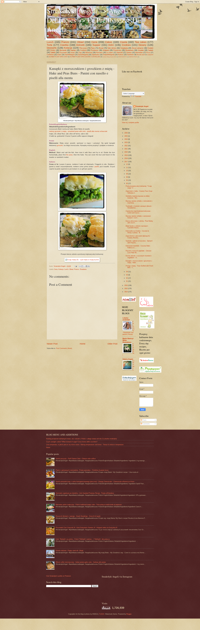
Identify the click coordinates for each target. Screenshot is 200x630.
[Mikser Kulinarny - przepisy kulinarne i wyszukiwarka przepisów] (146, 328)
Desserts (52, 47)
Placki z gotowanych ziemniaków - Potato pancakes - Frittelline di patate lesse (82, 470)
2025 (126, 136)
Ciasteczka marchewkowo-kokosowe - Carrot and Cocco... (138, 212)
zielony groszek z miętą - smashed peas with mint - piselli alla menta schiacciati (78, 131)
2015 (126, 288)
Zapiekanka (95, 54)
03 (127, 275)
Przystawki (63, 52)
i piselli (96, 166)
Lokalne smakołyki (126, 319)
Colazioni (150, 54)
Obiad (80, 42)
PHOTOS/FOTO (122, 56)
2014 (126, 292)
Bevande (63, 50)
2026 (126, 133)
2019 (126, 155)
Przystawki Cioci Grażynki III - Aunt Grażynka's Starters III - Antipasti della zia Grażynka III (86, 527)
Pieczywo (83, 48)
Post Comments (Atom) (64, 348)
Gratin (59, 54)
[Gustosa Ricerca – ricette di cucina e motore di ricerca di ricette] (146, 362)
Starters (129, 52)
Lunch (50, 42)
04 (127, 271)
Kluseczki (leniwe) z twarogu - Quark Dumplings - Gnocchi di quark (78, 516)
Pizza (148, 52)
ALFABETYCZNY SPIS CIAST (58, 56)
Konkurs (120, 54)
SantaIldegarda (83, 54)
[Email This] (80, 266)
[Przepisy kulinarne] (150, 372)
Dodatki (150, 48)
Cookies (126, 45)
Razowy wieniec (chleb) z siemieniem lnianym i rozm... (138, 217)
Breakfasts (129, 50)
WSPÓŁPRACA (133, 56)
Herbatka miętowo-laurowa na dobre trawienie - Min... (138, 197)
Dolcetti (80, 45)
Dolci (111, 45)
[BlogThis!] (82, 266)
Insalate (141, 50)
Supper (96, 45)
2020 (126, 152)
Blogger (128, 614)
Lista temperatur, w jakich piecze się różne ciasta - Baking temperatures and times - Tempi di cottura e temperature (84, 444)
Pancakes (99, 52)
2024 (126, 139)
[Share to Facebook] (86, 266)
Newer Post (52, 344)
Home (82, 344)
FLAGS (101, 614)
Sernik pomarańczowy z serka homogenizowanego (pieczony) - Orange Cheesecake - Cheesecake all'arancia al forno (95, 481)
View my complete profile (130, 122)
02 (127, 278)
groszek (60, 145)
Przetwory (94, 50)
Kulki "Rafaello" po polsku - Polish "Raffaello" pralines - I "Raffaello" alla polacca (83, 539)
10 (127, 170)
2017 (126, 161)
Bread (101, 48)
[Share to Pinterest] (89, 266)
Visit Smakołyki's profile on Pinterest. (58, 576)
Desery (142, 45)
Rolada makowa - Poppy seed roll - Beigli (69, 550)
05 (127, 183)
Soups (72, 52)
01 (127, 281)
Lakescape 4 (133, 365)
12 (127, 164)
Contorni (83, 50)
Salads (150, 50)
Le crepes (109, 52)
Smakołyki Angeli (142, 106)
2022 (126, 146)
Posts (144, 420)
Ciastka (64, 45)
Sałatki (52, 52)
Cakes (108, 42)
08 (127, 177)
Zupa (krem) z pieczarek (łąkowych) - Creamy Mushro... (138, 237)
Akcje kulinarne (138, 48)
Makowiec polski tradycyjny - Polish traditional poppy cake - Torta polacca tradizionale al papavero (89, 504)
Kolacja (68, 47)
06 (127, 180)
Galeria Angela (128, 359)
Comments (146, 424)
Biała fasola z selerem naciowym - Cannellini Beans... (137, 227)
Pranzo (65, 42)
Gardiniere (130, 54)
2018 (126, 158)
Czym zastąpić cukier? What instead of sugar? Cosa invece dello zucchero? (71, 442)
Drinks (52, 50)
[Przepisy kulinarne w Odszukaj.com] (129, 380)
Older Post (112, 344)
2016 (126, 285)
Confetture (50, 54)
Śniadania (124, 48)
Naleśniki (120, 52)
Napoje (73, 50)
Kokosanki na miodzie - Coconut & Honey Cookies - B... (137, 232)
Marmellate (139, 52)
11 (127, 167)
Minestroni (88, 52)
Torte (49, 45)
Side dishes (111, 48)
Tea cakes (141, 42)
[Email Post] (75, 266)
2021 (126, 149)
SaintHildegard (70, 54)
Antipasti (106, 50)
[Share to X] (84, 266)
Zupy (80, 52)
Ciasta (123, 42)
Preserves (117, 50)
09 (127, 174)
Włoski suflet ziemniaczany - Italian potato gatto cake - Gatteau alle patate (81, 562)
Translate (138, 96)
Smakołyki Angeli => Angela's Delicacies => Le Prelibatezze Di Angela (93, 20)
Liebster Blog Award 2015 (109, 56)
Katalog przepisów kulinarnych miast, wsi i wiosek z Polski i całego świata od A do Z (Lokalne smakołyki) (81, 439)
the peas (69, 155)
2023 (126, 142)
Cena (94, 42)
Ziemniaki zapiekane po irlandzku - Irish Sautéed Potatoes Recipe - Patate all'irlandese (85, 493)
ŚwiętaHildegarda (108, 54)
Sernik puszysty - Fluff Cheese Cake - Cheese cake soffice (76, 458)
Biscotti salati (141, 54)
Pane (93, 48)
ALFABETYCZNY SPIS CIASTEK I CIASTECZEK (85, 56)
